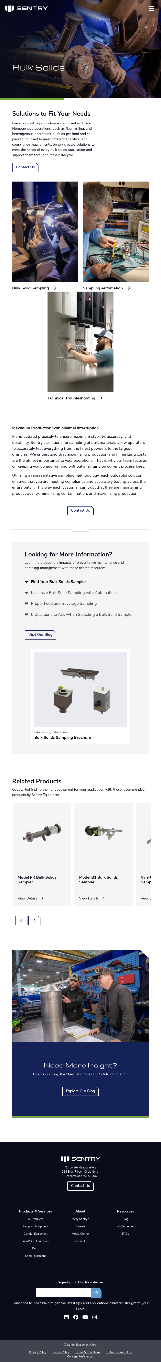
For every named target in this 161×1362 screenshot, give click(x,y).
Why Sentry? (80, 1219)
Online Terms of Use (119, 1352)
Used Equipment (35, 1256)
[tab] (55, 582)
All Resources (125, 1226)
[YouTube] (85, 1318)
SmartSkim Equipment (35, 1241)
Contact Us (25, 167)
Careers (80, 1226)
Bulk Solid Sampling (31, 288)
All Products (35, 1219)
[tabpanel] (80, 696)
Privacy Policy (37, 1352)
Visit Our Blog (40, 635)
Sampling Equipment (35, 1226)
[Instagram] (94, 1318)
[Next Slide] (34, 920)
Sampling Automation (103, 288)
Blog (125, 1219)
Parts (35, 1248)
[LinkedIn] (66, 1318)
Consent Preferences (80, 1356)
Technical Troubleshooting (72, 398)
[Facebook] (76, 1318)
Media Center (80, 1234)
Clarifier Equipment (36, 1234)
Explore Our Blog (80, 1091)
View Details (28, 898)
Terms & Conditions (87, 1352)
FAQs (125, 1234)
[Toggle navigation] (151, 8)
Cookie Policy (60, 1352)
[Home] (26, 9)
